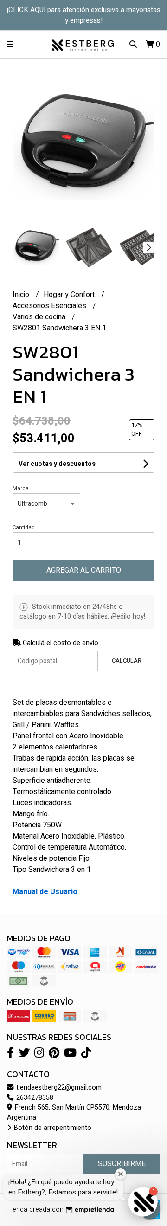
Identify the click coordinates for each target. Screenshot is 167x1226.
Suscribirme (122, 1163)
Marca (21, 488)
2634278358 (33, 1098)
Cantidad (24, 527)
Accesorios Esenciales (50, 305)
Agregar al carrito (83, 570)
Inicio (22, 294)
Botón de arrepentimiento (51, 1128)
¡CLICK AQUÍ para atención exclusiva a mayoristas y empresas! (84, 15)
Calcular (126, 661)
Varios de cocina (40, 317)
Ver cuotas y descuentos (57, 464)
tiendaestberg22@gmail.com (58, 1087)
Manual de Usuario (45, 891)
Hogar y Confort (70, 294)
